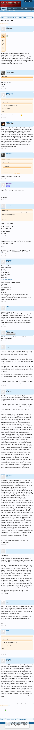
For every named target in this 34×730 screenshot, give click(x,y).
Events (21, 8)
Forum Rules (31, 724)
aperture (8, 346)
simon (7, 630)
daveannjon (9, 204)
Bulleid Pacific (10, 122)
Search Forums (4, 10)
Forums (4, 8)
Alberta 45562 (9, 93)
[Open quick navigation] (32, 17)
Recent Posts (12, 10)
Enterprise (9, 71)
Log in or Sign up (28, 1)
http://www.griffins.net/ (7, 279)
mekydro (8, 659)
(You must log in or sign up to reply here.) (25, 703)
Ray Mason (9, 475)
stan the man (9, 601)
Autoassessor (9, 260)
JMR (7, 27)
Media (9, 8)
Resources (15, 8)
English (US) (3, 722)
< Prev (2, 23)
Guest (7, 331)
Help (32, 722)
